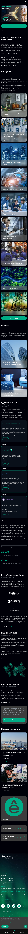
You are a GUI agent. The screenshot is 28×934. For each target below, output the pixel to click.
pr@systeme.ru (5, 912)
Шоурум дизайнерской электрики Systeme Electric (13, 902)
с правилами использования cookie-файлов (9, 922)
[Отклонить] (26, 919)
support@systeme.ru (7, 893)
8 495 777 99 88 (7, 891)
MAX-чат (4, 886)
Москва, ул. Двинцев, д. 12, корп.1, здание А (13, 899)
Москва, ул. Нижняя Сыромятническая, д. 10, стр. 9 (13, 906)
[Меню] (26, 2)
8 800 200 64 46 (7, 889)
